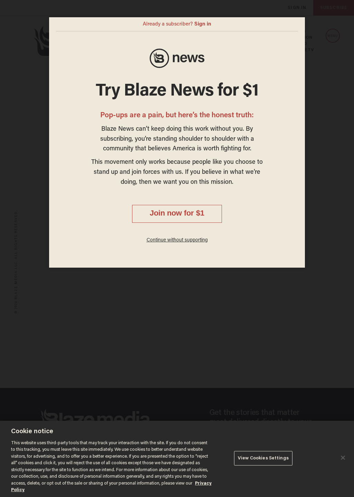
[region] (177, 459)
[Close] (343, 457)
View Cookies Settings (263, 458)
